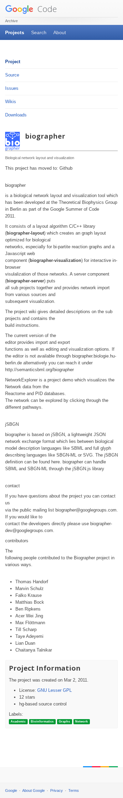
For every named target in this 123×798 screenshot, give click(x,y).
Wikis (10, 101)
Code (46, 8)
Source (12, 75)
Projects (14, 32)
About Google (33, 790)
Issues (11, 88)
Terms (73, 790)
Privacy (56, 790)
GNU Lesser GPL (54, 690)
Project (12, 61)
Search (38, 32)
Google (11, 790)
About (59, 32)
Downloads (16, 114)
